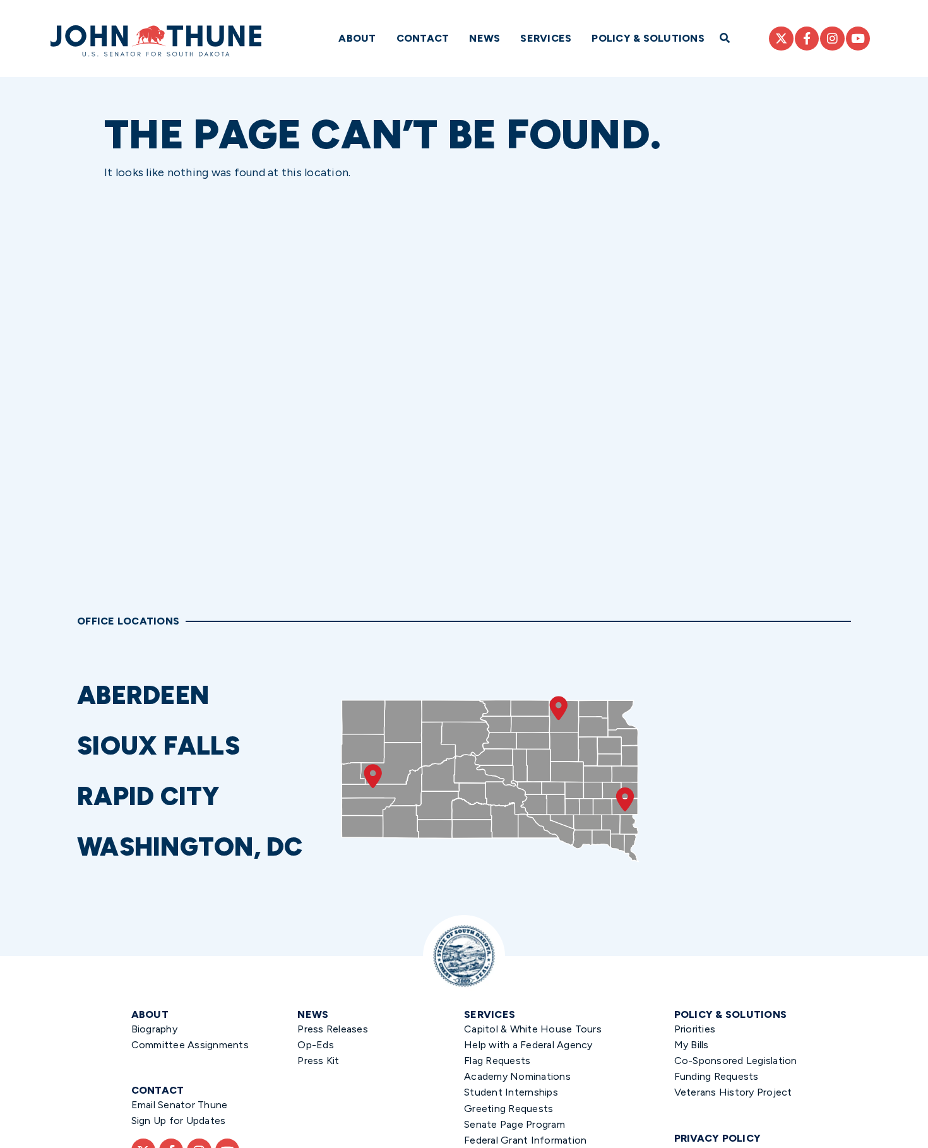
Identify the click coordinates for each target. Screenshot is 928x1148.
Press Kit (318, 1061)
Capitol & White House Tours (533, 1029)
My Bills (691, 1045)
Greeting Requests (508, 1109)
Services (545, 38)
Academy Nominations (517, 1076)
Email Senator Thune (179, 1105)
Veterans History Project (733, 1092)
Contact (422, 38)
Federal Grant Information (525, 1140)
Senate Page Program (514, 1124)
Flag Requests (497, 1061)
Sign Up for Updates (178, 1121)
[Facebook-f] (807, 39)
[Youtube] (858, 39)
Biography (154, 1029)
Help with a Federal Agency (528, 1045)
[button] (203, 695)
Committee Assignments (190, 1045)
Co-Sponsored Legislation (735, 1061)
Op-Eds (315, 1045)
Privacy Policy (717, 1138)
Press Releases (332, 1029)
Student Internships (511, 1092)
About (357, 38)
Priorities (695, 1029)
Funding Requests (716, 1076)
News (484, 38)
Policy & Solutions (648, 38)
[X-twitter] (781, 39)
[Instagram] (832, 39)
